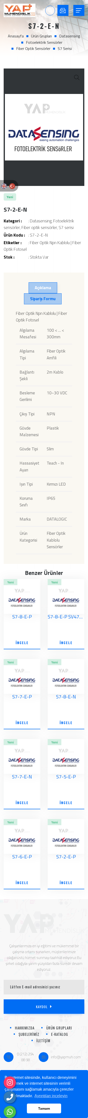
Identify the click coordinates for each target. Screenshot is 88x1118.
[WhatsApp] (10, 1112)
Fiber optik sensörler (33, 48)
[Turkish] (12, 186)
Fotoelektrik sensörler (44, 42)
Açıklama (43, 288)
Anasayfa (16, 36)
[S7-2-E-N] (44, 127)
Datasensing (69, 36)
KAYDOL (42, 1006)
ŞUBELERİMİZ (29, 1034)
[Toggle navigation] (78, 10)
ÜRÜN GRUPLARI (59, 1027)
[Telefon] (10, 1097)
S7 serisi (65, 48)
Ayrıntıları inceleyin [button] (50, 1096)
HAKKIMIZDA (24, 1027)
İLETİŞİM (43, 1040)
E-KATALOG (59, 1034)
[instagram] (10, 1082)
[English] (4, 186)
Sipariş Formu (42, 299)
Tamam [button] (44, 1108)
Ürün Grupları (41, 36)
